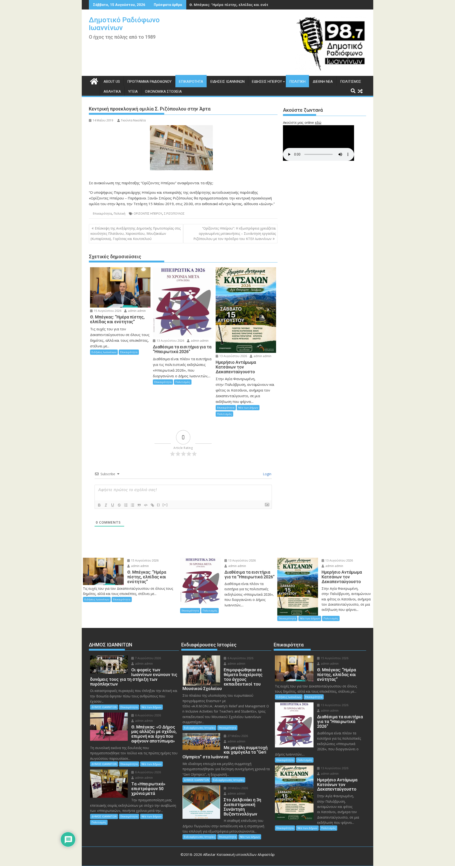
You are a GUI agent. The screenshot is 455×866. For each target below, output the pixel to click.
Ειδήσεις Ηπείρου (267, 81)
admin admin (136, 311)
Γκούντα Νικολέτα (133, 120)
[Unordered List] (132, 505)
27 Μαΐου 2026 (237, 736)
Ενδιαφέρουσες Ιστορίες (199, 727)
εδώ (318, 122)
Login (266, 474)
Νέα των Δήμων (248, 407)
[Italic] (106, 505)
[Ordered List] (126, 505)
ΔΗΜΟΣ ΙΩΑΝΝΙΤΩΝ (104, 707)
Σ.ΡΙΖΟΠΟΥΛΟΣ (174, 214)
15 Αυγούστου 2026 (107, 311)
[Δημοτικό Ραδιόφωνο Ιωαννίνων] (93, 81)
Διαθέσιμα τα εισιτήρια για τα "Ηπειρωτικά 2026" (232, 4)
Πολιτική (297, 81)
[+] (165, 505)
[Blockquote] (139, 505)
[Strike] (119, 505)
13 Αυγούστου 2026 (170, 341)
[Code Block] (145, 505)
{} (158, 505)
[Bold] (99, 505)
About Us (112, 81)
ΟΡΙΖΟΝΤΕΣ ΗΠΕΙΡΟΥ (148, 214)
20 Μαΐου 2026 (237, 788)
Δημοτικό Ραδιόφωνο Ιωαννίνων (124, 24)
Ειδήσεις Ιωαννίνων (227, 81)
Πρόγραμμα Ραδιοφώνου (149, 81)
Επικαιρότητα (191, 81)
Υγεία (133, 91)
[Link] (152, 505)
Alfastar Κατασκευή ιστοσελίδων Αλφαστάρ (239, 854)
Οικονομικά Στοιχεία (163, 91)
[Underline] (112, 505)
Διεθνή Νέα (323, 81)
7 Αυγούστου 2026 (147, 658)
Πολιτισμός (350, 81)
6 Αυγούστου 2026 (147, 715)
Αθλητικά (112, 91)
